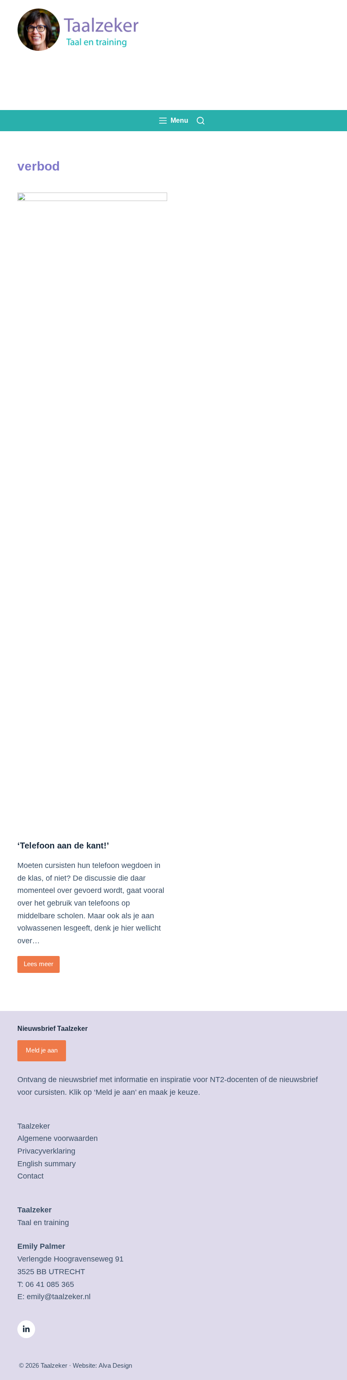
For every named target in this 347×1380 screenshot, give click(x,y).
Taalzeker (33, 1126)
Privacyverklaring (46, 1151)
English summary (46, 1164)
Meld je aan (42, 1050)
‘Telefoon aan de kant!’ (63, 845)
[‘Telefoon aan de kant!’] (92, 510)
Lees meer (42, 966)
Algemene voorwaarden (57, 1138)
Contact (30, 1176)
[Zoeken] (200, 120)
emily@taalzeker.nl (59, 1296)
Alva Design (115, 1365)
